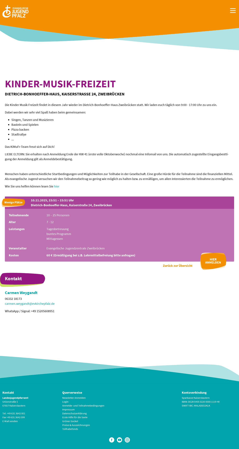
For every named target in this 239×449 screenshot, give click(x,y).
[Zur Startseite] (15, 11)
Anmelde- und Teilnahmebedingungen (83, 405)
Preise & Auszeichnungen (76, 425)
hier (56, 186)
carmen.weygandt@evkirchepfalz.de (30, 303)
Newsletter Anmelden (74, 397)
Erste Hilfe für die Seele (74, 417)
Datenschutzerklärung (74, 413)
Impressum (68, 409)
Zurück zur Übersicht (178, 266)
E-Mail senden (10, 421)
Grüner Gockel (70, 421)
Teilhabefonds (70, 429)
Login (65, 401)
